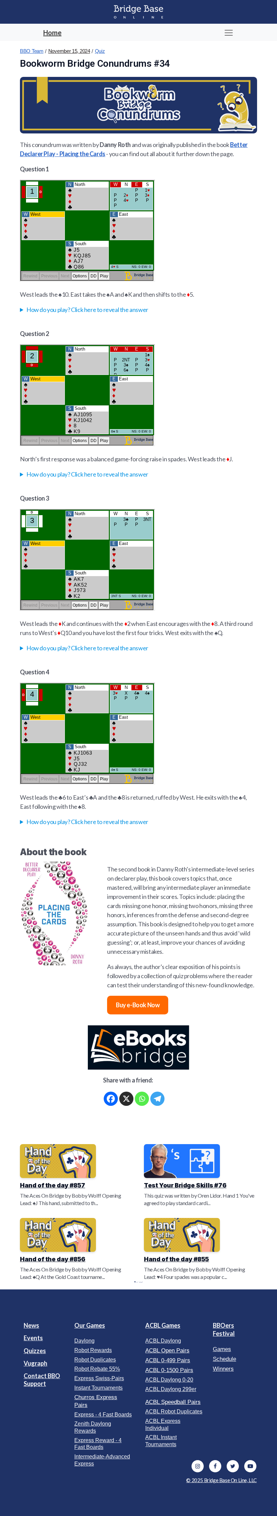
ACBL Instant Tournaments (161, 1440)
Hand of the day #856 (52, 1259)
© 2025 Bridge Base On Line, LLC (221, 1480)
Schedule (224, 1359)
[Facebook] (111, 1099)
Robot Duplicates (95, 1360)
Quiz (100, 51)
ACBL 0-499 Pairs (167, 1360)
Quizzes (35, 1350)
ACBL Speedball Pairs (173, 1402)
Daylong (84, 1341)
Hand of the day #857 (52, 1185)
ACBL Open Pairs (167, 1350)
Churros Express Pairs (95, 1401)
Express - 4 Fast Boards (103, 1414)
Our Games (89, 1325)
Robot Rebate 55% (97, 1369)
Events (33, 1338)
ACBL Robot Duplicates (173, 1411)
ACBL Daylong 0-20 (169, 1380)
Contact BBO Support (42, 1379)
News (31, 1325)
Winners (223, 1369)
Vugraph (35, 1363)
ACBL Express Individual (162, 1424)
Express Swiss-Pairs (99, 1378)
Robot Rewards (93, 1350)
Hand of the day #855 (176, 1259)
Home (52, 32)
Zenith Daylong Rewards (92, 1427)
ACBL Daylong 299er (170, 1389)
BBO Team (32, 51)
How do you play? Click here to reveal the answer (87, 309)
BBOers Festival (224, 1329)
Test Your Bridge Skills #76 (185, 1185)
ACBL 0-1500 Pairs (169, 1370)
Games (222, 1349)
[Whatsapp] (142, 1099)
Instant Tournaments (98, 1388)
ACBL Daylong (163, 1341)
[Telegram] (157, 1099)
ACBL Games (162, 1325)
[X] (126, 1099)
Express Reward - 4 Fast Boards (98, 1443)
